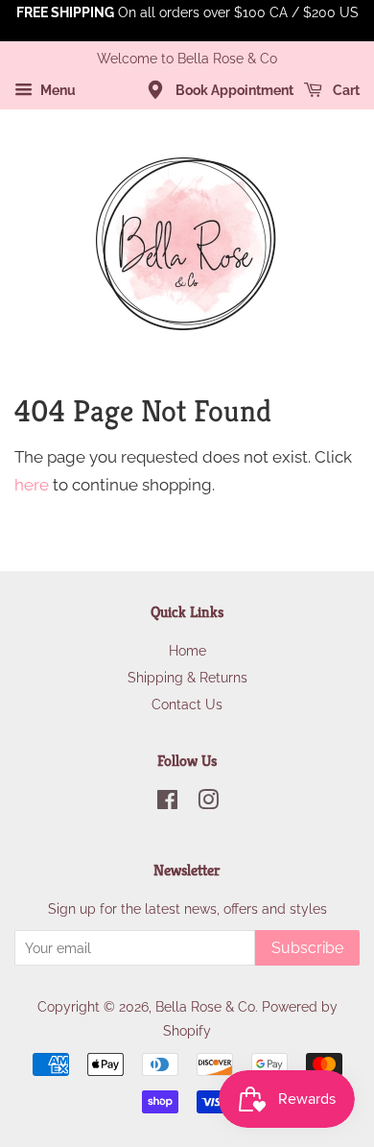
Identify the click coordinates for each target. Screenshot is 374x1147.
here (31, 484)
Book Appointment (233, 90)
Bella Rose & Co (205, 1006)
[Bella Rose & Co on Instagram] (208, 803)
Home (187, 650)
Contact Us (187, 704)
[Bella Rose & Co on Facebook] (167, 803)
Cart (345, 90)
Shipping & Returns (187, 677)
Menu (56, 90)
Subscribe (307, 948)
